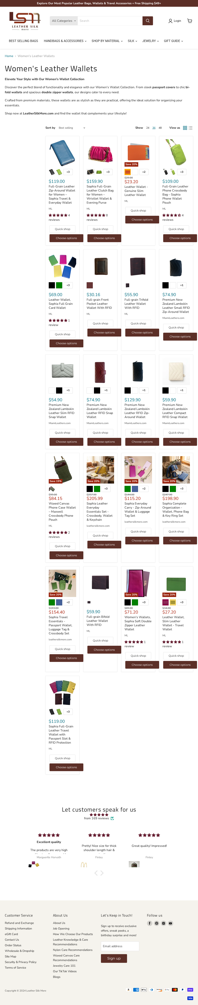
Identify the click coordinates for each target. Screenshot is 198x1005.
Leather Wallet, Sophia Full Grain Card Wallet (61, 304)
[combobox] (110, 20)
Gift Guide (172, 41)
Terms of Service (15, 968)
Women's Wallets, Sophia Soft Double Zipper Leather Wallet (138, 623)
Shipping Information (18, 928)
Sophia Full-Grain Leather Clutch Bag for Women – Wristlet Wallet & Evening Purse (100, 194)
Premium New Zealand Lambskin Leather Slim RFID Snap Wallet (61, 411)
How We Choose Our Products (73, 934)
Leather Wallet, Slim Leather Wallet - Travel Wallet (173, 623)
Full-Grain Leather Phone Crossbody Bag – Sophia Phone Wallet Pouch (175, 194)
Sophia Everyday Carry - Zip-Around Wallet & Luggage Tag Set (138, 509)
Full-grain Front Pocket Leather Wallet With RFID (99, 304)
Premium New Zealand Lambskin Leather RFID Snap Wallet (100, 411)
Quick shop (62, 229)
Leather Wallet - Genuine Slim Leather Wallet (136, 191)
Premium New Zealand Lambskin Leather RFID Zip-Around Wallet (137, 411)
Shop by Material (106, 41)
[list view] (190, 128)
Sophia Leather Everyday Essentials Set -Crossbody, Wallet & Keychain (100, 511)
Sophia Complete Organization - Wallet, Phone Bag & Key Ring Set (175, 509)
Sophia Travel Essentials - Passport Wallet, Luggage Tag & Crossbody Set (60, 625)
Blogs (56, 977)
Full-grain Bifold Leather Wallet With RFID (98, 621)
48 (160, 128)
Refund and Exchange (19, 923)
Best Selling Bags (23, 41)
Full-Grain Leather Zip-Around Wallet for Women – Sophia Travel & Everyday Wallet (62, 194)
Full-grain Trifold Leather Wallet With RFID (136, 304)
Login (177, 21)
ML (50, 209)
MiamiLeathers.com (173, 318)
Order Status (13, 945)
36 (153, 128)
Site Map (10, 956)
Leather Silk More (36, 990)
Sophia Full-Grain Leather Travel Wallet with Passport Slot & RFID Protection (61, 734)
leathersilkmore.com (98, 526)
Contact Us (12, 940)
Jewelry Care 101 (64, 966)
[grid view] (185, 128)
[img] (99, 815)
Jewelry (149, 41)
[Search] (148, 20)
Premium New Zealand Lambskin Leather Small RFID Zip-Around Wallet (176, 306)
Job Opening (61, 928)
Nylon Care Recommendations (72, 950)
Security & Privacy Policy (21, 962)
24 (147, 128)
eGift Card (11, 934)
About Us (59, 923)
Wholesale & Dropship (19, 951)
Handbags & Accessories (64, 41)
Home (9, 56)
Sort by (50, 127)
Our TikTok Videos (65, 971)
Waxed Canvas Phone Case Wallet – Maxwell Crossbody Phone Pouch (62, 511)
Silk (131, 41)
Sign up (114, 958)
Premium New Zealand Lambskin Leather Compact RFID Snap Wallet (175, 411)
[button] (97, 873)
